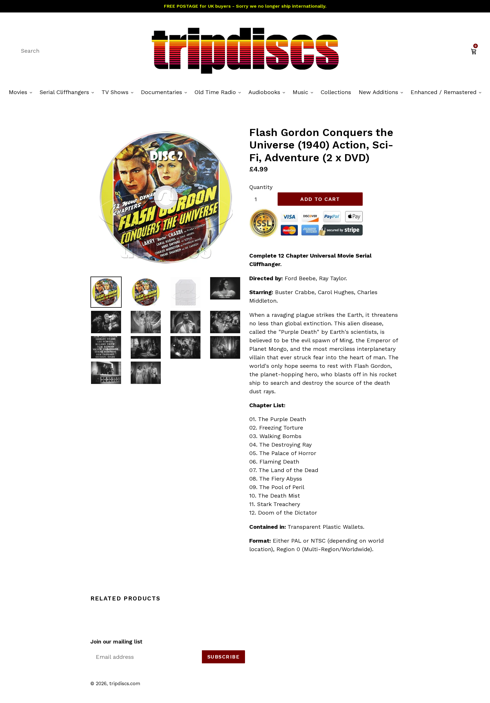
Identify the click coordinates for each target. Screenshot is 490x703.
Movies (22, 91)
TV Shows (119, 91)
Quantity (261, 187)
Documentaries (165, 91)
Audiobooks (268, 91)
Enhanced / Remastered (447, 91)
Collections (336, 92)
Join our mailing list (116, 642)
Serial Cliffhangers (68, 91)
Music (304, 91)
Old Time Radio (219, 91)
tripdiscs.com (124, 683)
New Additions (382, 91)
